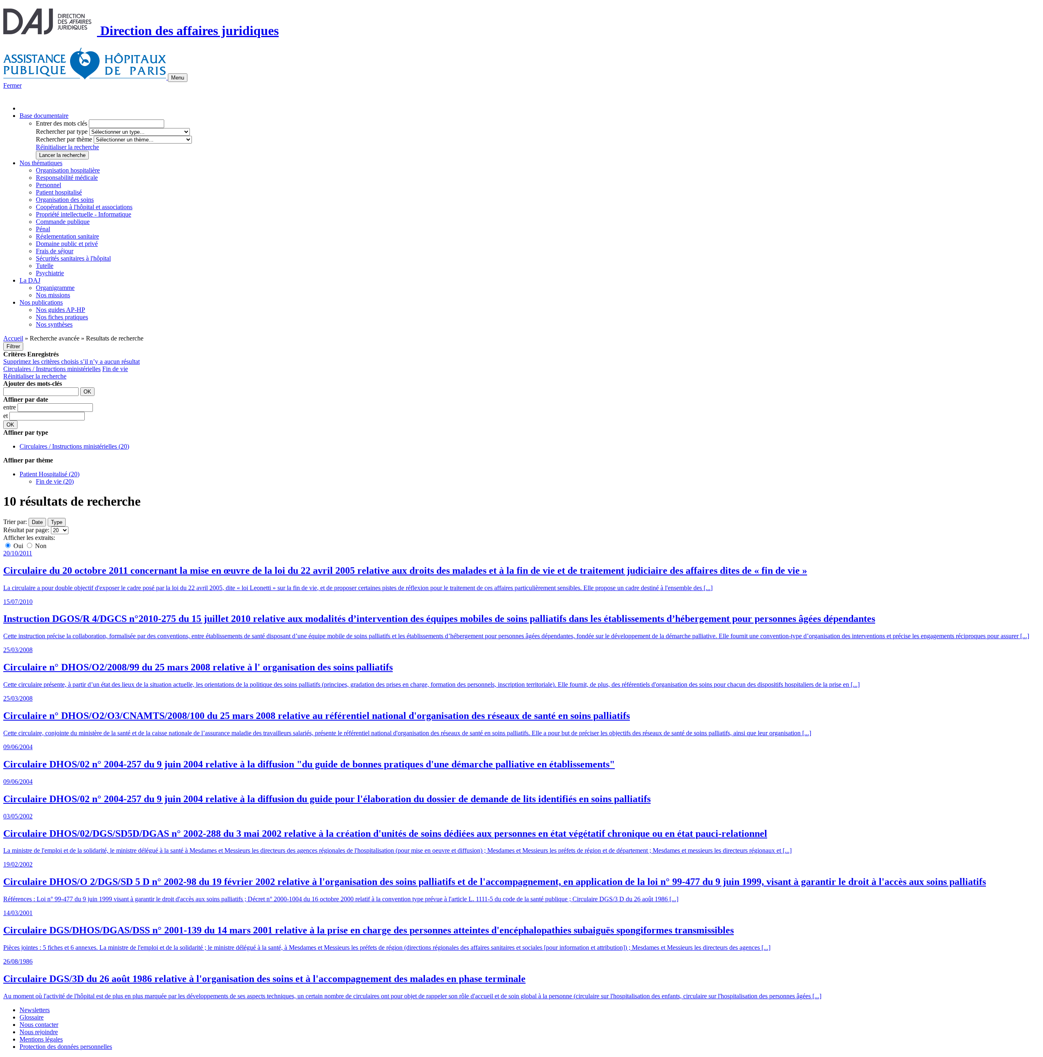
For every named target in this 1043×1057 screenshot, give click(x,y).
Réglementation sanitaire (67, 236)
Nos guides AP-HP (60, 309)
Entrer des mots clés (61, 123)
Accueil (13, 338)
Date (37, 522)
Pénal (43, 229)
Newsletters (35, 1009)
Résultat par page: (26, 529)
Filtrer (13, 346)
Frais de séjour (54, 251)
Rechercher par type (62, 131)
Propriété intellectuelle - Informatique (83, 214)
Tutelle (44, 265)
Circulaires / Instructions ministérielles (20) (74, 446)
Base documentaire (44, 115)
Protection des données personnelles (66, 1046)
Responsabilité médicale (67, 177)
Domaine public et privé (67, 243)
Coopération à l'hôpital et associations (84, 206)
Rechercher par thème (64, 139)
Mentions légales (41, 1039)
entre (10, 407)
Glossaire (32, 1017)
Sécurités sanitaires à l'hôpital (73, 258)
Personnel (48, 184)
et (6, 415)
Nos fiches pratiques (62, 317)
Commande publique (63, 221)
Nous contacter (39, 1024)
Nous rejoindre (39, 1031)
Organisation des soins (65, 199)
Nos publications (41, 302)
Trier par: (15, 521)
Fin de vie (115, 368)
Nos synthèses (54, 324)
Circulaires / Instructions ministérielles (52, 368)
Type (56, 522)
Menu (177, 78)
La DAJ (30, 280)
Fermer (12, 85)
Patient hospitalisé (59, 192)
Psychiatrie (50, 273)
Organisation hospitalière (68, 170)
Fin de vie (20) (55, 481)
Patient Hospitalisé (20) (49, 474)
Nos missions (53, 295)
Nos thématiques (41, 162)
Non (39, 545)
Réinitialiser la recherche (67, 147)
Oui (18, 545)
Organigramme (55, 287)
